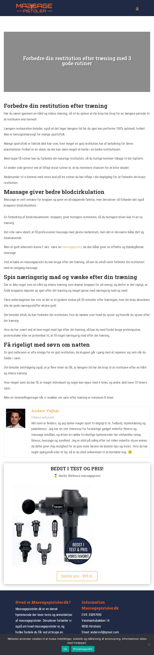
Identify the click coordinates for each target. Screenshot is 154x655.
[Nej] (149, 644)
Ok (65, 649)
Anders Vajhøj (45, 410)
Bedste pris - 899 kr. (77, 576)
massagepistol (72, 247)
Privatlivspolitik (82, 649)
